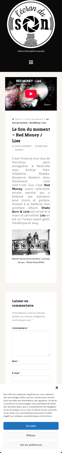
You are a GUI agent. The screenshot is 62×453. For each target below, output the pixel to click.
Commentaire (20, 328)
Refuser (31, 435)
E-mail (16, 373)
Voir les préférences (31, 444)
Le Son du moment (22, 146)
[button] (57, 387)
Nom (15, 361)
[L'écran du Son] (31, 47)
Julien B (19, 149)
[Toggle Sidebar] (31, 62)
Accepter (31, 425)
